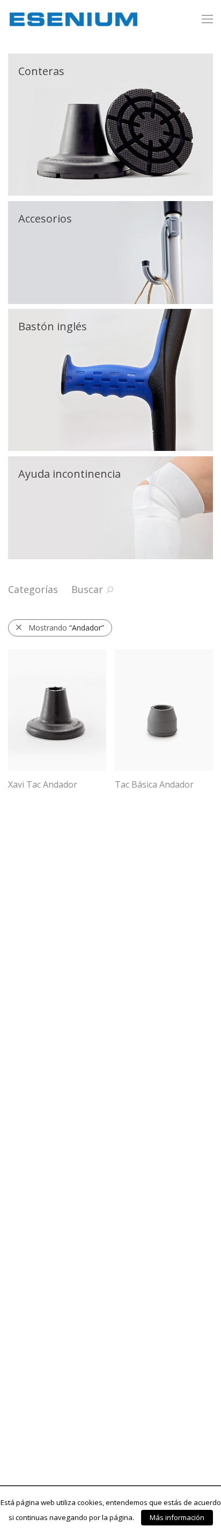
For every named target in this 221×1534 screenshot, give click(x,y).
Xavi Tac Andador (42, 784)
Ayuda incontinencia (69, 473)
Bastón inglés (52, 326)
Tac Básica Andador (154, 784)
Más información (177, 1518)
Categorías (33, 589)
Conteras (41, 71)
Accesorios (45, 218)
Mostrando (66, 628)
